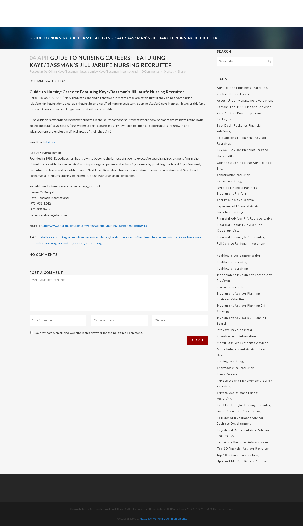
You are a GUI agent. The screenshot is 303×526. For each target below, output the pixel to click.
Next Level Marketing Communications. (163, 518)
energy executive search (235, 200)
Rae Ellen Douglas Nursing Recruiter (243, 405)
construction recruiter (233, 175)
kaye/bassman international (238, 336)
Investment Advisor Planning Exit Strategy (242, 308)
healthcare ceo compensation (239, 255)
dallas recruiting (54, 237)
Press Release (227, 374)
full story (49, 142)
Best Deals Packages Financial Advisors (239, 128)
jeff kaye (223, 330)
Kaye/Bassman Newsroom (75, 71)
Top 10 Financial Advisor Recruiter (243, 448)
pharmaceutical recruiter (235, 368)
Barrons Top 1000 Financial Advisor (244, 107)
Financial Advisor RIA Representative (245, 218)
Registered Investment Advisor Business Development (240, 420)
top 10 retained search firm (237, 455)
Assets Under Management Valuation (244, 100)
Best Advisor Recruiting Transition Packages (242, 116)
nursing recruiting (87, 243)
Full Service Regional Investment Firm (241, 246)
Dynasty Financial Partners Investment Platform (237, 190)
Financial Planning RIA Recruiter (240, 237)
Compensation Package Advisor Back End (245, 165)
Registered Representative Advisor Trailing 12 (243, 432)
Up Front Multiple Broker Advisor (242, 461)
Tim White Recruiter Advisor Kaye (242, 442)
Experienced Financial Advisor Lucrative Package (239, 209)
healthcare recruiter (126, 237)
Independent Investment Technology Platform (244, 277)
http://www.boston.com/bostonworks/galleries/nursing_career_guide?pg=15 (94, 225)
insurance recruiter (231, 287)
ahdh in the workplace (233, 94)
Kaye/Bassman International (118, 71)
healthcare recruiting (161, 237)
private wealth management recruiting (238, 395)
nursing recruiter (58, 243)
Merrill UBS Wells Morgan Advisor (242, 343)
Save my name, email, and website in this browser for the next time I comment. (89, 333)
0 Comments (150, 71)
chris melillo (226, 156)
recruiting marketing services (238, 411)
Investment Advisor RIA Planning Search (241, 320)
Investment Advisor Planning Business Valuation (238, 296)
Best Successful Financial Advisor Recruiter (241, 140)
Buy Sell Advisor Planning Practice (242, 150)
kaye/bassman (242, 330)
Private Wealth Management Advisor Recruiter (244, 383)
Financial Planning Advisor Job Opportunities (240, 227)
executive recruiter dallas (88, 237)
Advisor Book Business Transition (242, 87)
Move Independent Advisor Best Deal (241, 352)
